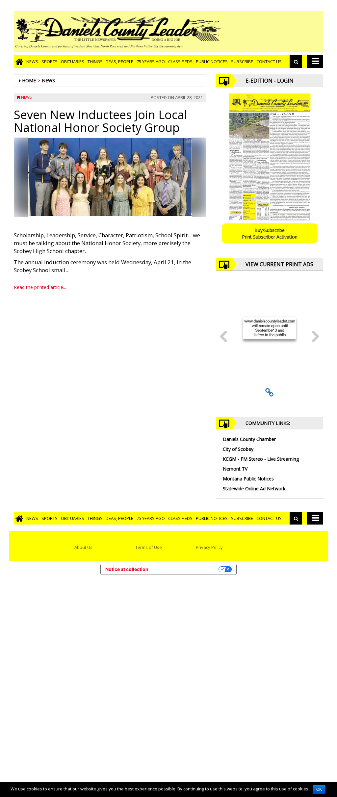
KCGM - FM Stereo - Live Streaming (261, 459)
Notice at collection (126, 569)
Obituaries (72, 61)
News (32, 61)
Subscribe (242, 61)
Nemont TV (235, 469)
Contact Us (269, 61)
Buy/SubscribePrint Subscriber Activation (270, 233)
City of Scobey (238, 449)
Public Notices (212, 61)
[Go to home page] (19, 61)
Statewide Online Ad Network (254, 488)
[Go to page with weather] (273, 31)
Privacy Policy (209, 547)
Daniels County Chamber (249, 439)
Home (29, 80)
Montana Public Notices (248, 479)
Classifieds (180, 61)
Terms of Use (148, 547)
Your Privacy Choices (186, 569)
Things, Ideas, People (110, 61)
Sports (49, 61)
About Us (83, 547)
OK (319, 789)
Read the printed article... (40, 287)
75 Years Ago (151, 61)
